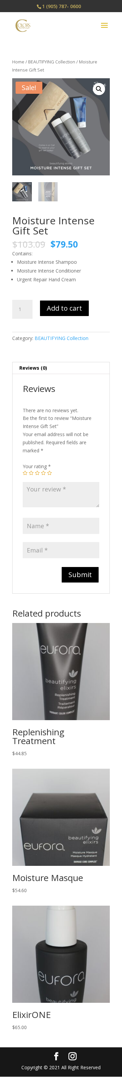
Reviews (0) (33, 368)
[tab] (61, 368)
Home (18, 62)
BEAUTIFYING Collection (51, 62)
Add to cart (64, 308)
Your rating (37, 466)
